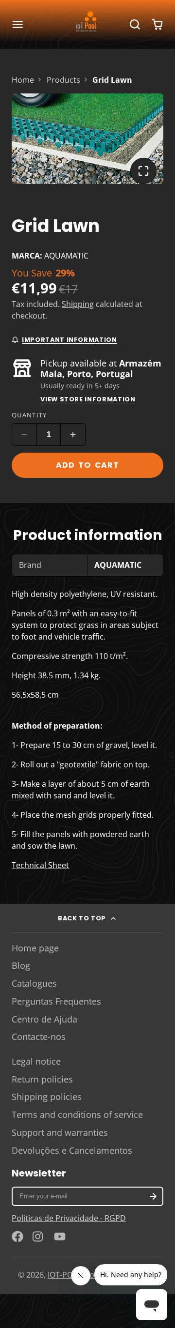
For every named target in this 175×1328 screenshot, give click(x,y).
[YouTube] (60, 1236)
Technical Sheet (40, 865)
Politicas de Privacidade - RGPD (69, 1218)
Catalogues (34, 983)
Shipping (78, 304)
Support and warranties (60, 1132)
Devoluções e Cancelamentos (72, 1150)
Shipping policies (47, 1096)
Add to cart (87, 465)
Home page (35, 948)
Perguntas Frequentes (56, 1001)
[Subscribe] (153, 1196)
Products (63, 80)
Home (23, 80)
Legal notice (36, 1061)
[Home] (87, 24)
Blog (21, 965)
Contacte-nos (39, 1036)
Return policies (42, 1079)
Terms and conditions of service (77, 1114)
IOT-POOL (65, 1274)
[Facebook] (17, 1236)
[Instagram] (38, 1236)
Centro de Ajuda (44, 1019)
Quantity (29, 415)
